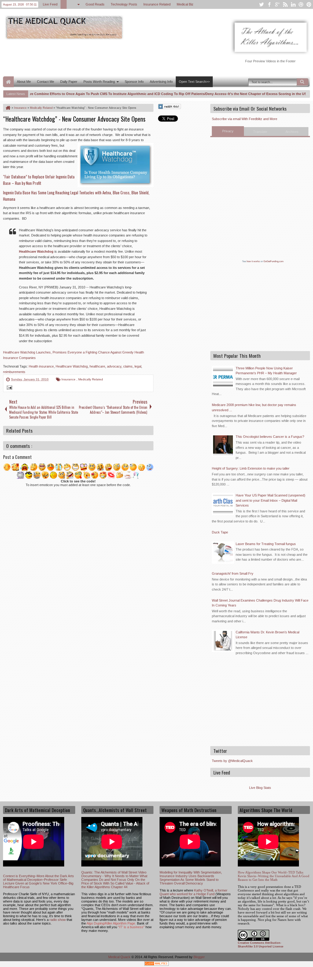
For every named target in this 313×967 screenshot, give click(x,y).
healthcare (97, 366)
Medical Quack (119, 957)
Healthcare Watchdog (36, 251)
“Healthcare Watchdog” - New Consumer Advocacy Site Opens (74, 118)
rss (285, 4)
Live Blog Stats (260, 787)
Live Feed (50, 4)
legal (137, 366)
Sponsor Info (134, 81)
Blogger (199, 957)
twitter (261, 4)
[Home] (8, 108)
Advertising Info (161, 81)
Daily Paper (68, 81)
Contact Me (45, 81)
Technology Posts (124, 4)
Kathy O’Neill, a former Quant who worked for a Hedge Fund (193, 892)
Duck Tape (220, 532)
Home (8, 81)
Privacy (228, 131)
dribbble (301, 4)
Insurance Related (157, 4)
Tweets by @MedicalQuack (232, 761)
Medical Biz (185, 4)
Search (302, 82)
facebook (269, 4)
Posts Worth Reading (99, 81)
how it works (253, 261)
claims (128, 366)
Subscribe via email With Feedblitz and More (244, 119)
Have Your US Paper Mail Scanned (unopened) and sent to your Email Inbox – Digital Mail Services (270, 500)
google (277, 4)
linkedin (293, 4)
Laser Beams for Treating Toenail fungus (266, 544)
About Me (24, 81)
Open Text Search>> (194, 81)
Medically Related (90, 379)
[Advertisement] (114, 57)
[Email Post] (8, 388)
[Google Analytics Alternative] (156, 964)
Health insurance (41, 366)
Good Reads (95, 4)
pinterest (309, 4)
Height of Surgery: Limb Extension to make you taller (250, 468)
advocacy (114, 366)
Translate (260, 132)
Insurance (68, 379)
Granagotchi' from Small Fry (232, 573)
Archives (292, 132)
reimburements (14, 372)
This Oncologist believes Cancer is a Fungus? (270, 436)
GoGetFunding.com (273, 261)
